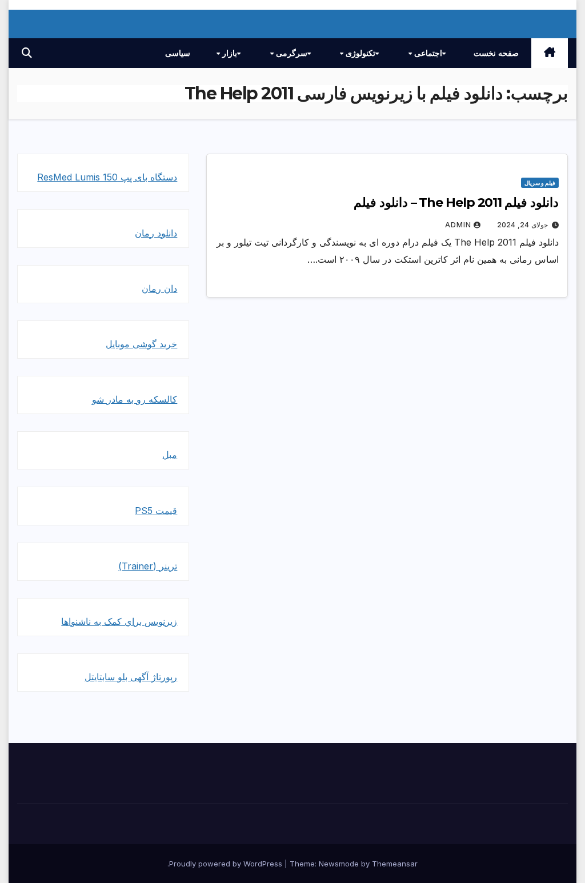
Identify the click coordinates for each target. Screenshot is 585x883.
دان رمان (159, 288)
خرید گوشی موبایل (141, 344)
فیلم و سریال (539, 182)
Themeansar (395, 863)
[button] (27, 53)
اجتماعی (427, 53)
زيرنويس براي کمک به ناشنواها (119, 621)
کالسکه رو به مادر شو (134, 399)
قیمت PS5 (156, 510)
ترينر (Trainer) (147, 566)
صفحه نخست (496, 53)
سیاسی (177, 53)
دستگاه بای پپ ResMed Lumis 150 (107, 177)
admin (458, 224)
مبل (169, 454)
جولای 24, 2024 (522, 224)
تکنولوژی (359, 53)
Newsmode (339, 863)
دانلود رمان (156, 233)
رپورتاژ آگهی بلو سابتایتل (131, 677)
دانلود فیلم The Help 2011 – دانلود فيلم (456, 202)
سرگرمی (290, 53)
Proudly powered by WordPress (227, 863)
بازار (228, 53)
